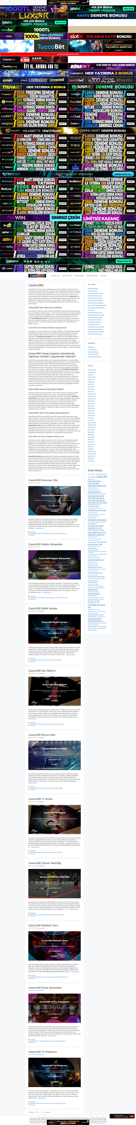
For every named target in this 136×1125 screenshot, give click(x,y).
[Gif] (68, 130)
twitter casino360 (92, 628)
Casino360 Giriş (55, 275)
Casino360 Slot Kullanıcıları (95, 300)
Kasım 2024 (91, 386)
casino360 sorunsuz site (60, 533)
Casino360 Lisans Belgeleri (95, 303)
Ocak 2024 (91, 410)
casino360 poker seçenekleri (48, 976)
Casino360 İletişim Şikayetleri (45, 544)
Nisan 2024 (91, 403)
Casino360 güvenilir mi (96, 535)
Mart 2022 (91, 434)
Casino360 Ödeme (101, 611)
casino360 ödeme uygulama (93, 613)
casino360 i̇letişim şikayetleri (37, 597)
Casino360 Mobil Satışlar (42, 608)
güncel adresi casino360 (93, 624)
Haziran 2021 (91, 456)
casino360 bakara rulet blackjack (94, 489)
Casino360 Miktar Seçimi (95, 295)
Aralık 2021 (91, 441)
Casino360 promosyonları (96, 576)
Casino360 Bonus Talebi (95, 298)
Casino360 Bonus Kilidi (41, 734)
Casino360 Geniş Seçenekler (45, 987)
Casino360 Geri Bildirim (42, 670)
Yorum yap (32, 535)
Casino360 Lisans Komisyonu (96, 307)
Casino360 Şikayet (79, 275)
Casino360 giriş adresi (95, 526)
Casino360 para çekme (94, 569)
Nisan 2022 (91, 432)
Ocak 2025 (91, 384)
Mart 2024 (91, 405)
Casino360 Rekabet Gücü (43, 925)
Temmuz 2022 (92, 425)
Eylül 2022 (91, 420)
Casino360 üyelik (92, 616)
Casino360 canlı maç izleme (97, 502)
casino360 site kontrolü (35, 852)
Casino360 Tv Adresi (40, 798)
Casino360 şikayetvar (95, 621)
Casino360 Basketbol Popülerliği (97, 305)
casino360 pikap (103, 569)
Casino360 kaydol (92, 542)
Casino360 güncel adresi (96, 530)
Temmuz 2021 (92, 453)
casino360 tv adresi (46, 852)
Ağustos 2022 (92, 422)
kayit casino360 (102, 626)
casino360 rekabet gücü (62, 976)
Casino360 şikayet (45, 724)
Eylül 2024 (91, 391)
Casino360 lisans (92, 548)
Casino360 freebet (92, 517)
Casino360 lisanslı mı (93, 550)
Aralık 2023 (91, 413)
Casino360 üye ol (101, 616)
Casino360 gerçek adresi (97, 520)
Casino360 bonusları (93, 493)
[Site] (34, 94)
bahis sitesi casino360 (101, 474)
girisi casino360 (57, 659)
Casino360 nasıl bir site (96, 560)
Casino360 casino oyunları (97, 510)
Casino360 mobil (102, 554)
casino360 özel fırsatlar (47, 659)
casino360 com (102, 514)
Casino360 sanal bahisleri (99, 578)
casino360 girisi (91, 521)
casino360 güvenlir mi (92, 536)
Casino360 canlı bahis (96, 496)
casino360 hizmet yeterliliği (45, 914)
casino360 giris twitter (100, 521)
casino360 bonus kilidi (44, 788)
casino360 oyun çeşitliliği (58, 914)
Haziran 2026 (92, 372)
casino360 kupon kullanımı (59, 1041)
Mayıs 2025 (91, 379)
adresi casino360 (34, 788)
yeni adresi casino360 (101, 628)
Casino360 (103, 275)
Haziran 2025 (91, 377)
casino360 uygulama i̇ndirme (57, 724)
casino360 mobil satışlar (36, 659)
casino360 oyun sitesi (92, 563)
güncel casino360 (92, 626)
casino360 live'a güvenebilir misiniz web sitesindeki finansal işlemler (97, 552)
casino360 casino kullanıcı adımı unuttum (95, 508)
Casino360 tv (93, 589)
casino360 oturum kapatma (93, 561)
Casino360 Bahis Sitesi (35, 533)
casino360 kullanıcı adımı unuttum (94, 546)
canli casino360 (92, 477)
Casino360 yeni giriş (93, 602)
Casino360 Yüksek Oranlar (95, 293)
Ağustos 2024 (92, 393)
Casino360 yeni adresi (94, 601)
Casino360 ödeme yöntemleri (96, 614)
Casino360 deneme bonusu (93, 516)
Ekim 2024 (91, 389)
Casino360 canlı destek (96, 500)
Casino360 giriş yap (94, 528)
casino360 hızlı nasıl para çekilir (94, 540)
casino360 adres (91, 479)
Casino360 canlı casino (96, 498)
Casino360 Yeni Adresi (92, 275)
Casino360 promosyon (95, 573)
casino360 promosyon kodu (93, 574)
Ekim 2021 (91, 446)
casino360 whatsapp (93, 599)
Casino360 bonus (94, 492)
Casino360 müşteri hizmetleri (94, 557)
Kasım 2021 (91, 444)
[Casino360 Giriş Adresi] (37, 275)
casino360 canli (102, 493)
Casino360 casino (93, 506)
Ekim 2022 (91, 417)
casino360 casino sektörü (92, 512)
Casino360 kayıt (102, 542)
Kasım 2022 (91, 415)
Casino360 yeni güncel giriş (96, 606)
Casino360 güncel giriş (97, 532)
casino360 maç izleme (49, 597)
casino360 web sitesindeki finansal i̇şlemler (96, 597)
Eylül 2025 (91, 374)
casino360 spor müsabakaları (93, 584)
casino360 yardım (101, 599)
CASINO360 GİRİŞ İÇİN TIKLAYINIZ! (68, 54)
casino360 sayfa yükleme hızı (93, 580)
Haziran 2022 (91, 427)
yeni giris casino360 (92, 630)
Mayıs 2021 (91, 458)
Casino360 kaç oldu (95, 544)
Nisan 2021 (91, 461)
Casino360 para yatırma (95, 567)
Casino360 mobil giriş (92, 556)
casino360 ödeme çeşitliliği (56, 788)
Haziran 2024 (92, 398)
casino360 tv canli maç (57, 852)
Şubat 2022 (91, 437)
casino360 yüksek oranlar (61, 597)
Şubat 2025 (91, 381)
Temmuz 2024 (92, 396)
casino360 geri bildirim (35, 724)
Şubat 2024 (91, 408)
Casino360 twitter (94, 593)
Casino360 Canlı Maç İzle (94, 504)
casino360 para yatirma (35, 976)
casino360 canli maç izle (36, 1103)
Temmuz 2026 (92, 370)
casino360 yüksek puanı (92, 611)
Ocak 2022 (91, 439)
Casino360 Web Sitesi (92, 595)
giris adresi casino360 (93, 623)
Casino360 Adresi (93, 288)
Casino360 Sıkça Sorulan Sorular (95, 585)
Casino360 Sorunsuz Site (43, 480)
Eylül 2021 (91, 449)
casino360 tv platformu (60, 1103)
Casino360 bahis (34, 914)
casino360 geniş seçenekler (45, 1041)
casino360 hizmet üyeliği (48, 1103)
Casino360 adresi (34, 1041)
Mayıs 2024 (91, 401)
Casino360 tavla (91, 587)
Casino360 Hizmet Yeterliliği (44, 863)
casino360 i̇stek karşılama (48, 533)
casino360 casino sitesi (93, 514)
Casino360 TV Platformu (42, 1051)
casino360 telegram (100, 587)
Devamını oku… (40, 528)
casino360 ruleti (91, 578)
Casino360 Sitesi (92, 582)
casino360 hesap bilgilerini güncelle (94, 538)
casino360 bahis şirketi (93, 487)
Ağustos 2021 (92, 451)
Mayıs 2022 (91, 429)
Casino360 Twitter (66, 275)
